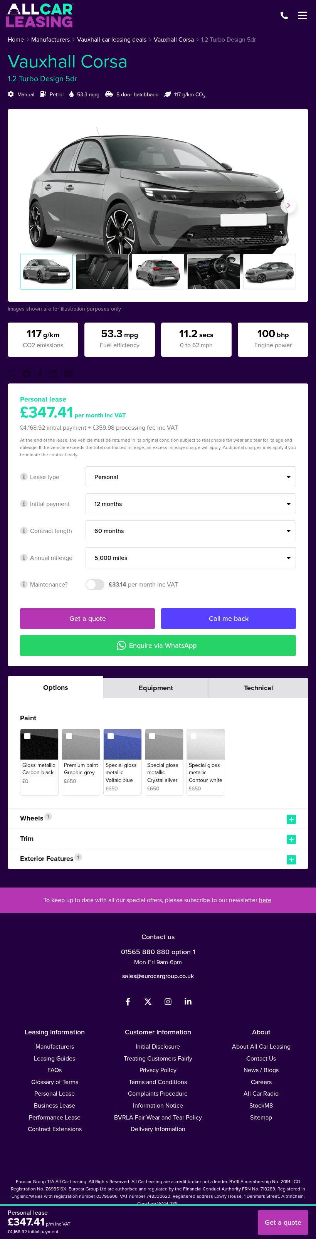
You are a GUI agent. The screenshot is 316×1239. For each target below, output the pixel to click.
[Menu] (302, 15)
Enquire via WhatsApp (163, 646)
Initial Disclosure (158, 1046)
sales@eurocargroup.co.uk (158, 976)
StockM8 (261, 1105)
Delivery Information (158, 1129)
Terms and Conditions (158, 1082)
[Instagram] (168, 1003)
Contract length (51, 530)
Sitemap (261, 1117)
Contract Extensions (55, 1129)
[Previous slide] (27, 205)
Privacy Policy (158, 1070)
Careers (261, 1082)
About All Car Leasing (261, 1046)
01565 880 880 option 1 (158, 952)
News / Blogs (261, 1070)
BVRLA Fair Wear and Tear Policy (158, 1117)
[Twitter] (148, 1003)
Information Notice (158, 1105)
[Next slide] (288, 205)
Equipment (156, 688)
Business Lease (54, 1105)
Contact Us (261, 1058)
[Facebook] (128, 1003)
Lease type (44, 476)
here (265, 900)
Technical (258, 688)
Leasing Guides (54, 1058)
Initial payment (50, 503)
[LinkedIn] (188, 1003)
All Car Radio (261, 1093)
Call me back (229, 619)
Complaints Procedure (158, 1093)
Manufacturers (54, 1046)
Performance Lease (55, 1117)
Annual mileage (51, 557)
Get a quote (87, 619)
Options (55, 688)
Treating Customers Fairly (158, 1058)
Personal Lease (54, 1093)
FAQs (54, 1070)
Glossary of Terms (54, 1082)
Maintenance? (48, 584)
